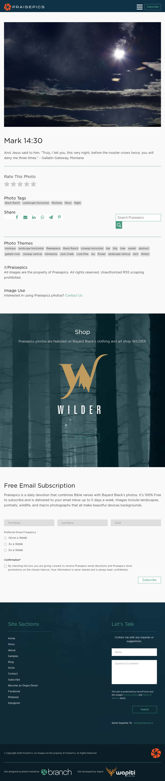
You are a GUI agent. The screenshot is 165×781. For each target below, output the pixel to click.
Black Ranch (12, 203)
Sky (115, 248)
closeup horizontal (92, 248)
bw (108, 248)
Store (11, 668)
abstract (144, 248)
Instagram (14, 703)
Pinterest (13, 697)
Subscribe (153, 7)
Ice (93, 254)
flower (101, 254)
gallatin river (12, 254)
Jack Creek (67, 254)
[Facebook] (17, 217)
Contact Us (73, 295)
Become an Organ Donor (23, 685)
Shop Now (82, 437)
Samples (13, 656)
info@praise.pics (143, 723)
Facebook (14, 691)
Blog (11, 662)
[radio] (7, 185)
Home (11, 638)
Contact (13, 673)
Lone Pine (82, 254)
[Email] (25, 217)
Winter (145, 254)
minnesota (51, 254)
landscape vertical (119, 254)
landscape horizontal (36, 203)
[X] (8, 217)
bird (135, 254)
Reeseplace (53, 248)
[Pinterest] (59, 217)
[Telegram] (51, 217)
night (77, 203)
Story (11, 644)
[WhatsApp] (42, 217)
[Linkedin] (34, 217)
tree (122, 248)
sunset (132, 248)
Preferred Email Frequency (20, 532)
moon (68, 203)
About (11, 650)
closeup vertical (32, 254)
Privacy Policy (130, 695)
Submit (145, 709)
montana (57, 203)
